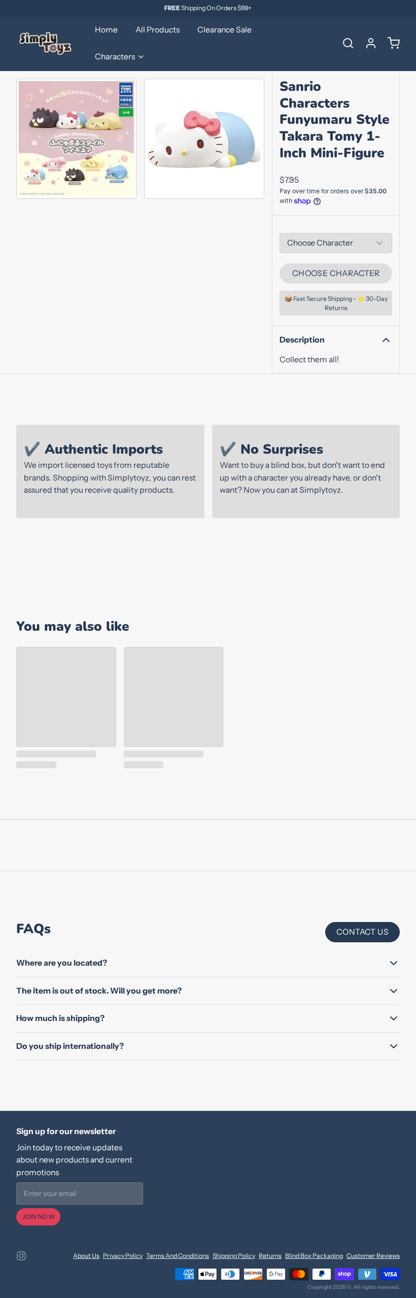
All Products (157, 30)
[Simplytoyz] (46, 43)
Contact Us (362, 932)
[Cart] (390, 43)
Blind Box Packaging (314, 1255)
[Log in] (367, 43)
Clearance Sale (224, 30)
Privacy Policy (123, 1255)
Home (106, 30)
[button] (336, 273)
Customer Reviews (373, 1255)
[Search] (344, 43)
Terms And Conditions (177, 1255)
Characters (115, 56)
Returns (270, 1255)
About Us (86, 1255)
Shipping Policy (234, 1255)
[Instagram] (21, 1256)
